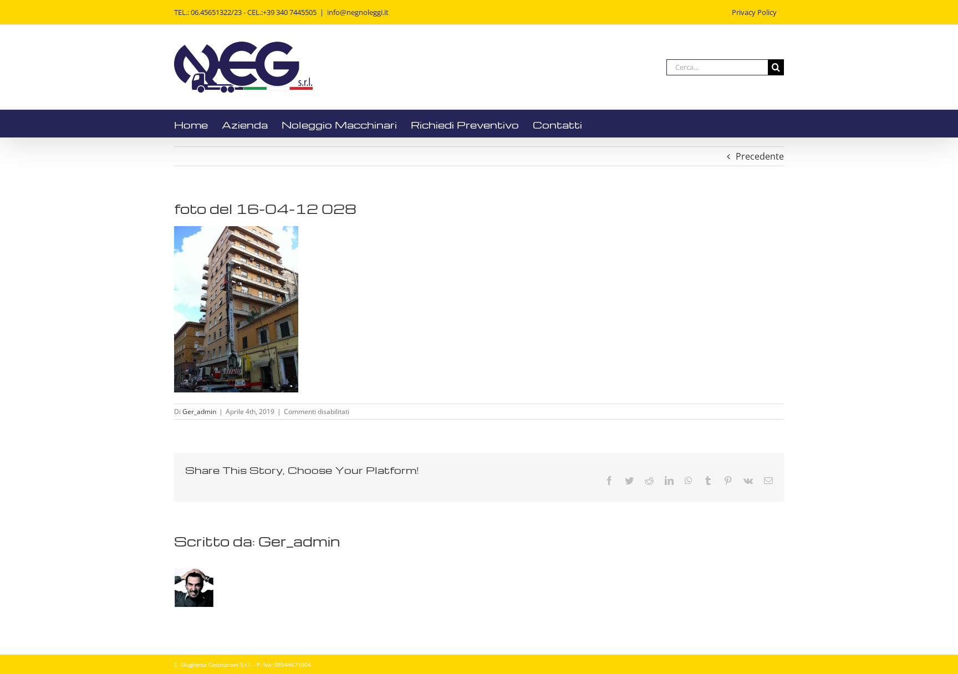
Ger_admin (199, 411)
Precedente (760, 156)
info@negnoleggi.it (358, 12)
